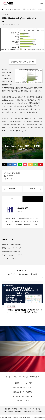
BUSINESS (10, 176)
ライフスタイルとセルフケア (12, 255)
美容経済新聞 (16, 173)
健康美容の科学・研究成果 (11, 251)
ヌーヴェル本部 (8, 411)
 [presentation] (41, 278)
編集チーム (18, 411)
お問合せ (39, 411)
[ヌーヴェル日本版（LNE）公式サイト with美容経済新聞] (8, 3)
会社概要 (7, 409)
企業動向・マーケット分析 (11, 244)
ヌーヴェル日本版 (35, 409)
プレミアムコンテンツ (9, 258)
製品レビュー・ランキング (11, 248)
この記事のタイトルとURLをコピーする (22, 62)
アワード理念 (24, 409)
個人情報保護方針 (29, 411)
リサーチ (9, 179)
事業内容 (14, 409)
